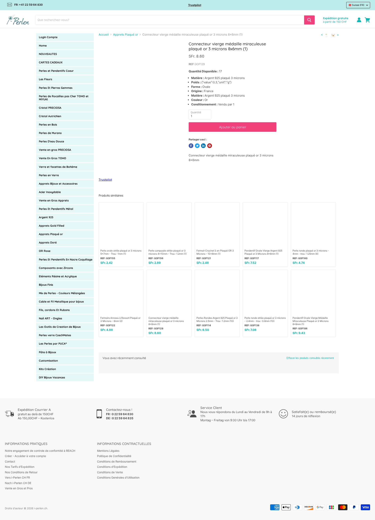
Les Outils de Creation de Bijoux (60, 327)
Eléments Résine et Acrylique (58, 276)
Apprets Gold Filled (51, 225)
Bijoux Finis (46, 284)
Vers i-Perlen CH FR (17, 477)
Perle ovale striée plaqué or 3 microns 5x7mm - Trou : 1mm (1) (120, 252)
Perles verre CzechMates (55, 335)
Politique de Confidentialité (114, 456)
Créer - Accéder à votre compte (25, 456)
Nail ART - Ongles (50, 318)
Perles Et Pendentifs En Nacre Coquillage (65, 259)
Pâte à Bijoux (47, 352)
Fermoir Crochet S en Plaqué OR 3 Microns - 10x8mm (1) (215, 252)
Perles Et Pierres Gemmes (55, 88)
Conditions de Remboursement (116, 461)
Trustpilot (194, 5)
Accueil (104, 34)
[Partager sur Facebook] (191, 145)
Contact (10, 461)
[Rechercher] (309, 19)
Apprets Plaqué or (51, 234)
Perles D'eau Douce (51, 141)
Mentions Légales (108, 450)
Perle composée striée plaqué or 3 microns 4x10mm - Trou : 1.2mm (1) (167, 252)
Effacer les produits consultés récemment (310, 358)
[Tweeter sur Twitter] (197, 145)
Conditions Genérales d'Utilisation (118, 477)
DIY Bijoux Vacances (52, 377)
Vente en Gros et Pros (19, 488)
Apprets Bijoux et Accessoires (58, 183)
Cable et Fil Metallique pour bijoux (61, 301)
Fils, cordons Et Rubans (54, 310)
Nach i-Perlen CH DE (18, 483)
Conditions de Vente (110, 472)
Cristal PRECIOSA (50, 108)
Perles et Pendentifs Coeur (56, 71)
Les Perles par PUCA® (53, 343)
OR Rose (44, 251)
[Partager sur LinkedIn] (203, 145)
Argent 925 (46, 217)
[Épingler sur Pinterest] (209, 145)
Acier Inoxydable (50, 192)
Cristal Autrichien (50, 116)
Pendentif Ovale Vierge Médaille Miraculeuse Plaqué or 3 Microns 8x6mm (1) (311, 321)
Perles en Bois (48, 124)
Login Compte (48, 37)
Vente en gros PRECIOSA (55, 150)
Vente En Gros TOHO (52, 158)
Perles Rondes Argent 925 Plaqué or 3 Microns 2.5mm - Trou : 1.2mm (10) (217, 319)
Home (43, 45)
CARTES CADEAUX (50, 62)
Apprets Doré (48, 242)
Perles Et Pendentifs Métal (56, 209)
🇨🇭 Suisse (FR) (356, 5)
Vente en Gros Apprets (54, 200)
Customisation (48, 360)
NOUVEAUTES (48, 54)
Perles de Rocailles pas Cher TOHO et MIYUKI (63, 97)
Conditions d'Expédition (112, 466)
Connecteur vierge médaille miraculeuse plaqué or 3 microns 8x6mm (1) (166, 321)
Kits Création (47, 369)
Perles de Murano (50, 133)
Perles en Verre (49, 175)
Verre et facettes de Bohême (58, 167)
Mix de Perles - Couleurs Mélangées (62, 293)
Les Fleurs (45, 79)
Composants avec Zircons (56, 268)
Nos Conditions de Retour (21, 472)
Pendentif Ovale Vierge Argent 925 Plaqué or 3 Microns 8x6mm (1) (263, 252)
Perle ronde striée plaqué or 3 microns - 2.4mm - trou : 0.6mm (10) (265, 319)
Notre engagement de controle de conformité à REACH (40, 450)
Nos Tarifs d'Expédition (19, 466)
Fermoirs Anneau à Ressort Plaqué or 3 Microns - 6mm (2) (120, 319)
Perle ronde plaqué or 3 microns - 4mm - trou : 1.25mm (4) (311, 252)
